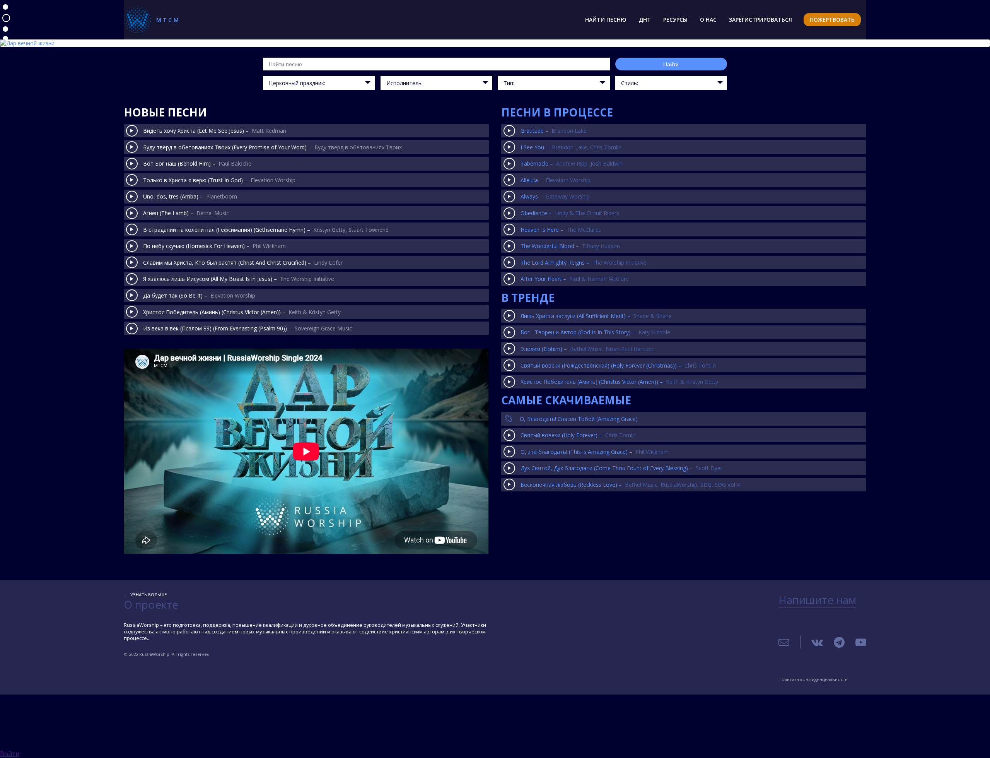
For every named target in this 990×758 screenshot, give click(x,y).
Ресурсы (675, 19)
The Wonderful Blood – (570, 246)
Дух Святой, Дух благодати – (621, 468)
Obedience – (570, 213)
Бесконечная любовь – (630, 484)
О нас (708, 19)
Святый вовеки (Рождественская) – (618, 365)
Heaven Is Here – (561, 229)
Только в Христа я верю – (219, 180)
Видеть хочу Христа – (214, 130)
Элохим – (588, 348)
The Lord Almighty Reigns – (584, 262)
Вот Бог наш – (197, 163)
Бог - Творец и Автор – (595, 332)
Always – (555, 196)
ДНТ (645, 19)
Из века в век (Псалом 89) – (247, 328)
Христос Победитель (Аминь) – (242, 312)
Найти (671, 64)
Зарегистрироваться (760, 19)
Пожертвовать (832, 19)
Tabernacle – (572, 163)
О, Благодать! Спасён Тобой (579, 419)
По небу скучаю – (214, 246)
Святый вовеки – (579, 435)
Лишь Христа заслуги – (596, 316)
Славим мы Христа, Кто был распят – (243, 262)
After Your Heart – (575, 278)
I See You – (571, 147)
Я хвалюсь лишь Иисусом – (238, 278)
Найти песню (605, 19)
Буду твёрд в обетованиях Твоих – (272, 147)
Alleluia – (556, 180)
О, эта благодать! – (595, 451)
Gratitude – (554, 130)
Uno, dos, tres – (190, 196)
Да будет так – (199, 295)
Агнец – (186, 213)
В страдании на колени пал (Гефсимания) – (266, 229)
